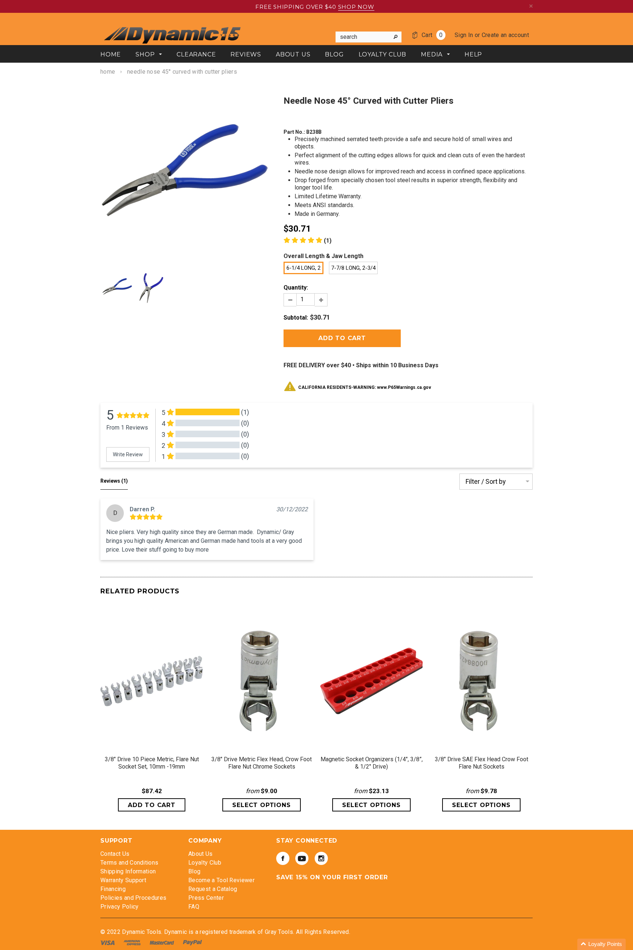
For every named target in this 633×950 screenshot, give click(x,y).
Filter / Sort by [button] (486, 481)
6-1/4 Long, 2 (303, 268)
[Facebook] (282, 858)
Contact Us (114, 853)
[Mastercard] (162, 942)
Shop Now (356, 6)
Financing (113, 888)
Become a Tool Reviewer (221, 880)
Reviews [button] (114, 481)
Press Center (206, 897)
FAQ (193, 906)
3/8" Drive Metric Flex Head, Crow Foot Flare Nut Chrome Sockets (261, 763)
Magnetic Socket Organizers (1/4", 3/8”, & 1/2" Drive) (372, 763)
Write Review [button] (128, 454)
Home (107, 71)
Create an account (505, 35)
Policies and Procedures (133, 897)
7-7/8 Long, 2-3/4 (353, 268)
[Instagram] (321, 858)
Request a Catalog (212, 888)
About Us (200, 853)
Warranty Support (123, 880)
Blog (194, 871)
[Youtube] (301, 858)
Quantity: (296, 287)
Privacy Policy (119, 906)
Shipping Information (128, 871)
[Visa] (108, 942)
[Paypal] (192, 942)
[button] (601, 944)
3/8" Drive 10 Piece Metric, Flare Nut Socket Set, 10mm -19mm (152, 763)
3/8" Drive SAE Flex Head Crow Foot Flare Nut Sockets (481, 763)
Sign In (464, 35)
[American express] (132, 942)
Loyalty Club (204, 862)
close (531, 6)
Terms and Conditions (129, 862)
